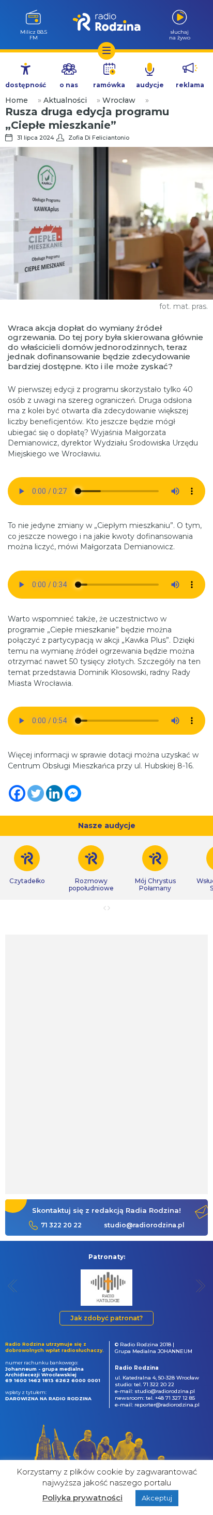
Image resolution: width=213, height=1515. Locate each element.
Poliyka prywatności (82, 1498)
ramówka (109, 85)
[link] (91, 868)
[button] (12, 1286)
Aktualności (65, 100)
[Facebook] (17, 793)
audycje (150, 85)
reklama (190, 85)
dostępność (25, 85)
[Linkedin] (54, 793)
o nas (68, 85)
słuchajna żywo (179, 34)
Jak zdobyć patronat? (106, 1318)
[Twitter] (35, 793)
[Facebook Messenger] (73, 793)
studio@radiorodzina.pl (144, 1225)
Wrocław (118, 100)
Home (16, 100)
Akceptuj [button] (157, 1498)
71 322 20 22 (61, 1225)
